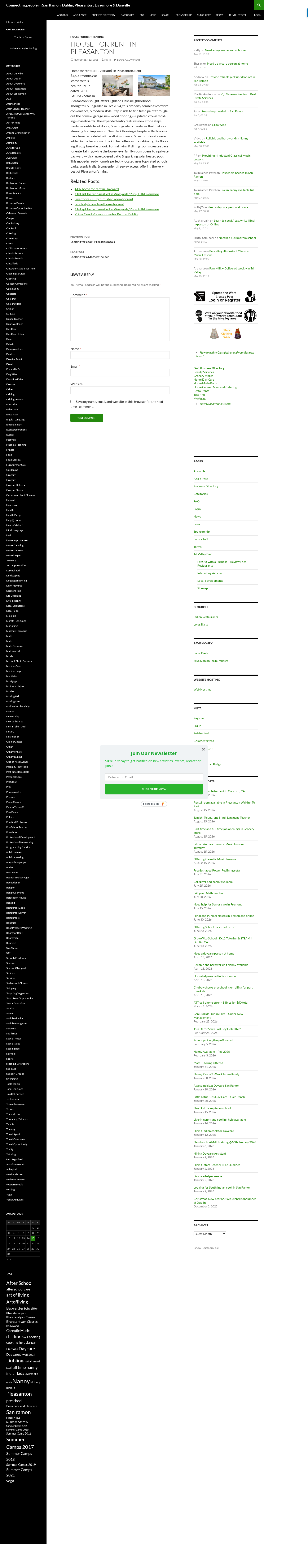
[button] (154, 753)
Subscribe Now (154, 789)
